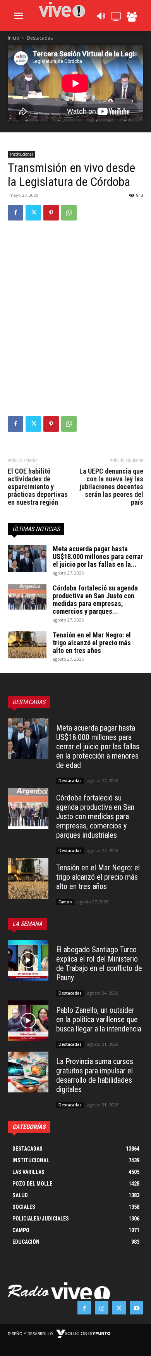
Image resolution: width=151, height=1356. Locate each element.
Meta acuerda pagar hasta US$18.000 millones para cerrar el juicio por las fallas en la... (98, 556)
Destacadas (40, 38)
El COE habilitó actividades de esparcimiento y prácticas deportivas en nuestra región (38, 486)
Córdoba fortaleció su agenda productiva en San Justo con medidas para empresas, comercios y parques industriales (95, 816)
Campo (65, 902)
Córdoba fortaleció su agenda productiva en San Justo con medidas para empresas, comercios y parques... (95, 599)
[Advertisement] (75, 306)
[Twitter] (33, 213)
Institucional (21, 154)
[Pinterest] (51, 213)
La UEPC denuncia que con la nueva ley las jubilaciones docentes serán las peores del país (111, 486)
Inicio (13, 38)
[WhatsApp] (69, 213)
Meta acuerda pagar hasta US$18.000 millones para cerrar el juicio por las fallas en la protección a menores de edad (97, 746)
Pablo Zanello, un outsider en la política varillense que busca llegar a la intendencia (98, 1019)
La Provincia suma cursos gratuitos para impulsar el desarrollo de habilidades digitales (94, 1075)
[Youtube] (136, 1307)
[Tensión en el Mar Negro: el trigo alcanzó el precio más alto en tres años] (27, 644)
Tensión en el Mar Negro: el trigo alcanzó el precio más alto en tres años (92, 643)
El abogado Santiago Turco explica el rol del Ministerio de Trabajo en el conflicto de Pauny (99, 963)
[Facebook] (15, 213)
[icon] (100, 18)
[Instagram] (101, 1307)
